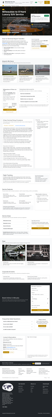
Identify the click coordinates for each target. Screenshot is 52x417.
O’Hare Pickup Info (9, 112)
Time (32, 301)
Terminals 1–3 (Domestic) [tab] (9, 125)
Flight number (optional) (35, 305)
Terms (49, 377)
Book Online (47, 2)
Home (23, 2)
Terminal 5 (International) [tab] (20, 125)
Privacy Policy (40, 413)
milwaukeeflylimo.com (11, 347)
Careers (32, 388)
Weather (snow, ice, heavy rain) (26, 99)
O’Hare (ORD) (4, 43)
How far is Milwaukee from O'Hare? (10, 321)
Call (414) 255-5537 (15, 30)
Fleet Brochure (45, 389)
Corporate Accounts (21, 371)
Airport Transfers (21, 370)
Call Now (46, 15)
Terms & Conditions (46, 413)
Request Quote (40, 310)
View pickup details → (7, 81)
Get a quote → (21, 81)
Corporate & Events (40, 226)
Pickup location (34, 288)
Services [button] (27, 2)
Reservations (46, 373)
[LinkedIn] (6, 406)
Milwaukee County (7, 220)
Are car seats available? (8, 326)
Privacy (45, 377)
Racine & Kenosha (7, 226)
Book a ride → (38, 81)
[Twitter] (3, 406)
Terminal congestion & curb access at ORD (28, 101)
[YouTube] (5, 406)
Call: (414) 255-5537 (40, 2)
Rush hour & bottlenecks (25, 93)
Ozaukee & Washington (8, 228)
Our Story (32, 386)
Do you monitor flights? (8, 324)
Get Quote (20, 374)
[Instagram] (4, 406)
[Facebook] (2, 406)
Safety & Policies (45, 391)
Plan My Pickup (10, 109)
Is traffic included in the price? (9, 329)
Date (32, 296)
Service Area (31, 2)
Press (31, 391)
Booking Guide (45, 392)
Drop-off (32, 292)
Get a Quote (43, 46)
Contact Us (20, 391)
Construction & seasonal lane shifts (27, 96)
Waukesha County (7, 223)
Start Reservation (42, 326)
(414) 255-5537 (40, 311)
